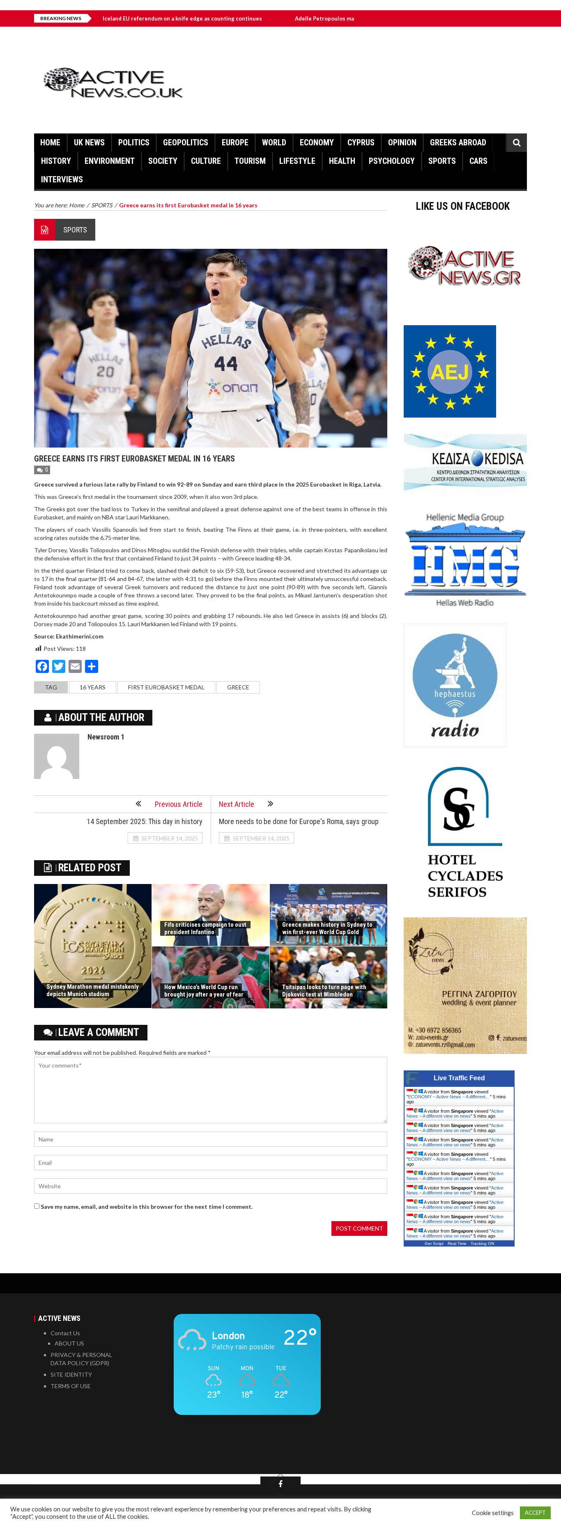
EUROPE (235, 142)
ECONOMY (317, 142)
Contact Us (65, 1333)
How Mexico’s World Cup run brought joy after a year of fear (204, 990)
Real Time (457, 1243)
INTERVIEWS (62, 179)
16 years (93, 687)
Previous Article (178, 804)
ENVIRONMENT (110, 161)
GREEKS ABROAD (458, 142)
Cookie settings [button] (493, 1512)
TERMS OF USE (71, 1385)
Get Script (434, 1243)
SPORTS (442, 161)
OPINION (402, 142)
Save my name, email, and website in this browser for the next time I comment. (147, 1206)
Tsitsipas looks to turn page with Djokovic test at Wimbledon (324, 990)
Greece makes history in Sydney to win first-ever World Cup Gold (327, 928)
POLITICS (133, 142)
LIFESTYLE (297, 161)
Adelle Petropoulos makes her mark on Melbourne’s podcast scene (325, 18)
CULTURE (206, 161)
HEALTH (342, 161)
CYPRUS (361, 142)
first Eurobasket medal (166, 687)
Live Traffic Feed (459, 1078)
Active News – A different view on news (455, 1113)
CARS (478, 161)
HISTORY (56, 161)
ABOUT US (69, 1343)
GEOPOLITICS (185, 142)
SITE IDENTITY (71, 1374)
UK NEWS (89, 142)
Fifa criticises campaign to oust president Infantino (205, 928)
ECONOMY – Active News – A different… (449, 1096)
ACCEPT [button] (535, 1512)
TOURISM (250, 161)
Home (50, 142)
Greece (238, 687)
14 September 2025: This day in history (144, 821)
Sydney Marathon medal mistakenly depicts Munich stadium (92, 990)
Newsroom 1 (105, 737)
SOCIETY (162, 161)
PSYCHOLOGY (392, 161)
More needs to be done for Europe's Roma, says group (299, 821)
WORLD (274, 142)
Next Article (236, 804)
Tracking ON (482, 1243)
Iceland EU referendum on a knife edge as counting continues (127, 18)
